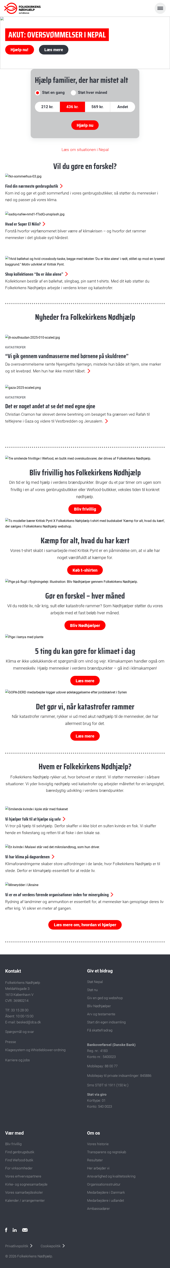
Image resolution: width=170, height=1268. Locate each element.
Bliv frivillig (85, 509)
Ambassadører (98, 1208)
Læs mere (53, 49)
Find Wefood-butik (19, 1160)
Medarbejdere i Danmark (106, 1192)
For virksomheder (19, 1168)
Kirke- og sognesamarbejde (26, 1184)
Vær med (14, 1133)
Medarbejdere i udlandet (105, 1200)
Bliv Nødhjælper (85, 625)
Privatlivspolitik (16, 1246)
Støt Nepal (95, 982)
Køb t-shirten (85, 570)
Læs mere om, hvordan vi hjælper (85, 924)
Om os (93, 1133)
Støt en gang (53, 92)
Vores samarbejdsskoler (24, 1192)
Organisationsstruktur (103, 1184)
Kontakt (13, 971)
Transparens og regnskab (106, 1152)
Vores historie (98, 1144)
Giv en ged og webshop (105, 998)
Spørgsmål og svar (19, 1032)
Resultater (95, 1160)
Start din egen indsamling (106, 1022)
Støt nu (92, 990)
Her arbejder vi (98, 1168)
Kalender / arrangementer (25, 1200)
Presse (10, 1042)
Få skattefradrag (99, 1030)
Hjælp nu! (19, 49)
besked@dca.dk (29, 1022)
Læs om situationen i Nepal (85, 149)
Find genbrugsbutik (19, 1152)
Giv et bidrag (100, 970)
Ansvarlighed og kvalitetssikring (111, 1176)
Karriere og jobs (17, 1060)
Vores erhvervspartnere (23, 1176)
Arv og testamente (101, 1014)
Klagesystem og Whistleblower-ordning (35, 1050)
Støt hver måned (92, 92)
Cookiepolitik (51, 1246)
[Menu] (160, 8)
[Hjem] (22, 8)
